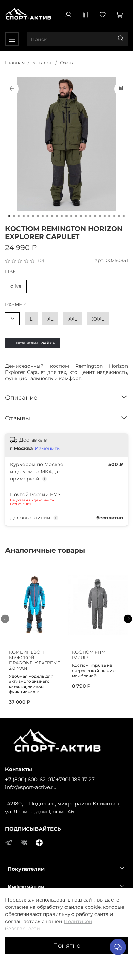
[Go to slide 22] (109, 216)
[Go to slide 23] (114, 216)
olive (15, 286)
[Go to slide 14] (71, 216)
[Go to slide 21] (105, 216)
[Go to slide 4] (24, 216)
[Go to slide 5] (28, 216)
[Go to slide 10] (52, 216)
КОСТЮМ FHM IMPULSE (88, 655)
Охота (67, 62)
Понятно (66, 945)
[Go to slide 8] (43, 216)
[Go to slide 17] (86, 216)
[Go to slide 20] (100, 216)
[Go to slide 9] (47, 216)
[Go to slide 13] (66, 216)
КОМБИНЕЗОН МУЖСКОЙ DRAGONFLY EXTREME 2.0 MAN (34, 660)
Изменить (47, 448)
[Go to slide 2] (14, 216)
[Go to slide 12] (62, 216)
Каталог (42, 62)
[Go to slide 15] (76, 216)
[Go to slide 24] (119, 216)
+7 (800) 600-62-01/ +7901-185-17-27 (50, 779)
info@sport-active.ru (31, 787)
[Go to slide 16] (81, 216)
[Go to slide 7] (38, 216)
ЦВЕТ (11, 272)
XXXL (98, 319)
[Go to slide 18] (90, 216)
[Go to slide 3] (19, 216)
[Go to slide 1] (9, 216)
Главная (15, 62)
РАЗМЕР (15, 305)
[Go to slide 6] (33, 216)
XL (50, 319)
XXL (72, 319)
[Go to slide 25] (124, 216)
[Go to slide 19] (95, 216)
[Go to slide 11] (57, 216)
